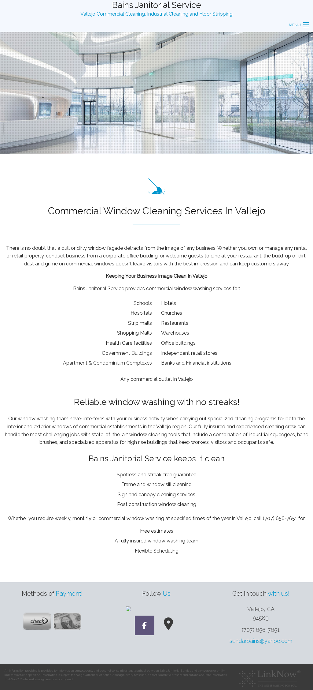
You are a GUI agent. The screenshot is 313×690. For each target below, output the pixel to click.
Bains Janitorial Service (156, 5)
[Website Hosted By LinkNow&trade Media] (269, 676)
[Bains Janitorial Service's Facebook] (144, 626)
